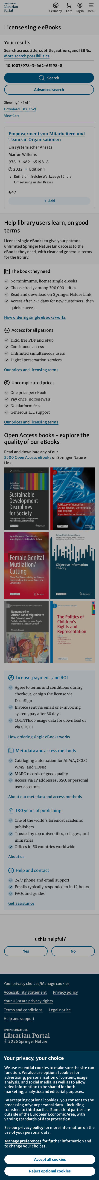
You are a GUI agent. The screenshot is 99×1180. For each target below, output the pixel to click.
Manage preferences (23, 1141)
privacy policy (30, 1127)
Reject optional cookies (50, 1171)
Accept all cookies (50, 1159)
